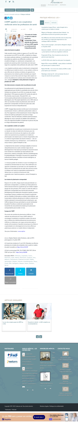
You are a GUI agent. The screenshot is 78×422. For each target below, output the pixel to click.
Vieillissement (14, 259)
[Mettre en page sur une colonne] (30, 29)
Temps (35, 261)
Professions (18, 255)
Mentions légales (44, 406)
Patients (17, 257)
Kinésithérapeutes (28, 261)
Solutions (31, 263)
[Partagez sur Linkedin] (11, 18)
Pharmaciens (23, 257)
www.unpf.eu (21, 231)
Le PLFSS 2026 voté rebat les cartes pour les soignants (55, 60)
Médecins (7, 259)
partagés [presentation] (54, 22)
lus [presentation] (42, 22)
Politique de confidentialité (56, 406)
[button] (6, 31)
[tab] (42, 22)
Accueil (6, 14)
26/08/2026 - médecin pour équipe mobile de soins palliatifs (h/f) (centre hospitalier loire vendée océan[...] (30, 378)
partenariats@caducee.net (65, 395)
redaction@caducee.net (65, 383)
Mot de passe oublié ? (53, 4)
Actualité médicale (15, 14)
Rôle (10, 263)
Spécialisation (8, 261)
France (30, 255)
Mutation (14, 261)
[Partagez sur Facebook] (6, 18)
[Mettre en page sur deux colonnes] (31, 29)
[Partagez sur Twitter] (8, 18)
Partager (14, 31)
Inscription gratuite (23, 10)
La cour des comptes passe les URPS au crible (13, 323)
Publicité (14, 409)
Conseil (6, 263)
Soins (34, 257)
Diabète (32, 259)
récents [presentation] (47, 22)
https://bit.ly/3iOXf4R (21, 252)
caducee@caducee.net (66, 371)
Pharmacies (7, 257)
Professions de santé (23, 259)
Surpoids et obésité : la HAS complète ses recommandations (39, 323)
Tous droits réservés (28, 406)
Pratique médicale (25, 14)
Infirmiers (20, 261)
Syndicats (29, 257)
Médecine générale (31, 386)
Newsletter (43, 4)
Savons (26, 263)
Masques (21, 263)
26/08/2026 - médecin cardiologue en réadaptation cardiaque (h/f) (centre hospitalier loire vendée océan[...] (30, 359)
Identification (63, 4)
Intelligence (15, 263)
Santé (12, 257)
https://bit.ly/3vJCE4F (22, 247)
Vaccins (6, 265)
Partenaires (8, 409)
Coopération (24, 255)
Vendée (24, 367)
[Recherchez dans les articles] (32, 10)
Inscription (43, 6)
